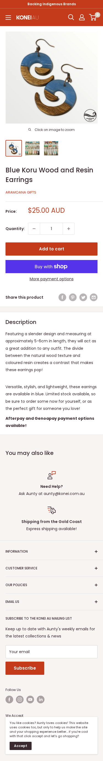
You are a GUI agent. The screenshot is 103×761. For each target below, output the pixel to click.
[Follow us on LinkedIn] (40, 699)
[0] (93, 17)
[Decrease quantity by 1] (34, 228)
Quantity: (15, 228)
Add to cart (51, 249)
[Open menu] (8, 17)
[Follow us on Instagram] (20, 699)
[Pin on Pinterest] (73, 297)
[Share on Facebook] (62, 297)
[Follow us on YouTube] (30, 699)
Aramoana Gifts (20, 192)
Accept (20, 745)
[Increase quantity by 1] (68, 228)
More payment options (52, 279)
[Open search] (71, 17)
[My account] (82, 17)
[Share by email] (94, 297)
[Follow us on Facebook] (9, 699)
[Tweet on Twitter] (83, 297)
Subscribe (25, 668)
